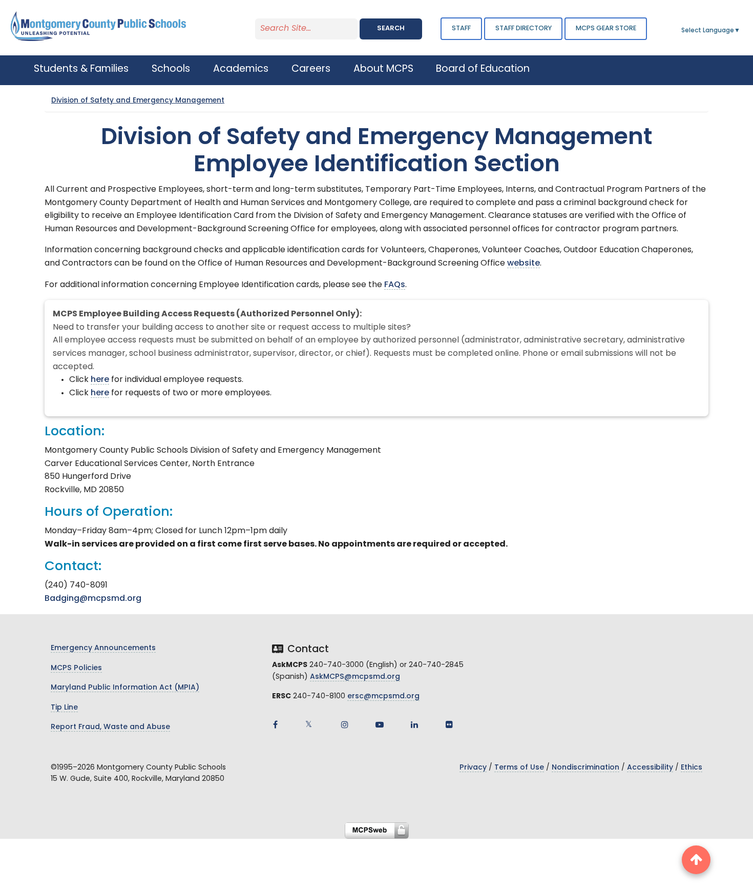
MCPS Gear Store (606, 28)
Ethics (691, 768)
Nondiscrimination (585, 768)
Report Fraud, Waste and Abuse (110, 727)
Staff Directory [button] (523, 28)
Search (391, 28)
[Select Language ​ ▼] (740, 31)
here (100, 380)
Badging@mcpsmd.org (93, 599)
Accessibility (650, 768)
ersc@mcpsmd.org (383, 696)
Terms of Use (519, 768)
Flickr (449, 724)
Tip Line (64, 708)
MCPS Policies (76, 668)
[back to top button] (696, 859)
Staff (461, 28)
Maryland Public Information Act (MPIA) (125, 688)
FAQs (394, 285)
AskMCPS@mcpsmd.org (355, 677)
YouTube (379, 724)
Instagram (345, 724)
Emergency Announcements (103, 648)
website (523, 263)
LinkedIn (414, 724)
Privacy (473, 768)
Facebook (275, 724)
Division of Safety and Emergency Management (137, 100)
